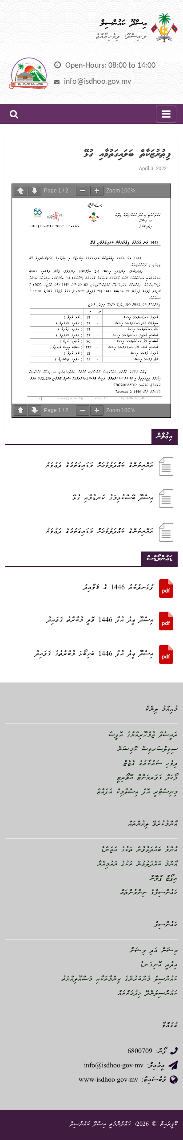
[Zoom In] (96, 191)
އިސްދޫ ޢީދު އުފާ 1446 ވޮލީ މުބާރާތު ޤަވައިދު (100, 620)
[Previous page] (20, 191)
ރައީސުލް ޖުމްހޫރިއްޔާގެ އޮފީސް (143, 735)
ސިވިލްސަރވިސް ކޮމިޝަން (147, 749)
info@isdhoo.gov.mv (97, 82)
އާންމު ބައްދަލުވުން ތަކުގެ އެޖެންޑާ (139, 850)
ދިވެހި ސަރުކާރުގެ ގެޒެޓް (150, 764)
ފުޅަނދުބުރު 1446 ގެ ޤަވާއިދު (119, 588)
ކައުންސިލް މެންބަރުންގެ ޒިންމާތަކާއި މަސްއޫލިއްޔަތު (120, 979)
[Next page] (34, 191)
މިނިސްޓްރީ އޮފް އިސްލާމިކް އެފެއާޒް (137, 792)
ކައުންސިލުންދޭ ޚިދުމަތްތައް (148, 994)
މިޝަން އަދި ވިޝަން (154, 951)
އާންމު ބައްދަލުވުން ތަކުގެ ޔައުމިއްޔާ (137, 864)
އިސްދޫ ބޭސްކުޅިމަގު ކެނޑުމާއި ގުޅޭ (113, 498)
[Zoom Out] (82, 191)
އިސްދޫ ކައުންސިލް (123, 23)
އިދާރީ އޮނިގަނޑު (158, 965)
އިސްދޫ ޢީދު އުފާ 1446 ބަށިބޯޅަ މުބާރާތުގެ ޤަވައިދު (94, 654)
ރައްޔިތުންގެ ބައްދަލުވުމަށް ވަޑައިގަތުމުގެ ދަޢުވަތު (100, 466)
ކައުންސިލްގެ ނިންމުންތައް (149, 893)
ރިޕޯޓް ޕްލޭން (164, 879)
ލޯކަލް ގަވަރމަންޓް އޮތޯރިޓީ (147, 778)
